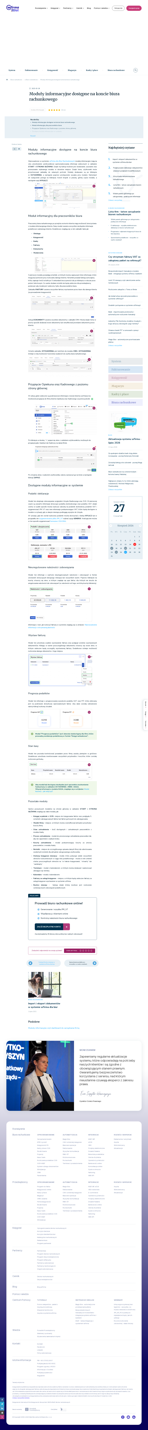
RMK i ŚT (66, 1154)
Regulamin (41, 1376)
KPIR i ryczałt (42, 1142)
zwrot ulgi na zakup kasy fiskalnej (108, 1394)
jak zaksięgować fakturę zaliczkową (35, 1389)
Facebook (41, 1347)
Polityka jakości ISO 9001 (46, 1364)
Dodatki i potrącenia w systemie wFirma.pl (124, 305)
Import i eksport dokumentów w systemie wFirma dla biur (125, 161)
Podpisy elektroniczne (96, 1148)
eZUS (90, 1142)
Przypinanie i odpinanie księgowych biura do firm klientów (126, 233)
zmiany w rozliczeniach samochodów (114, 1387)
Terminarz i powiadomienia (72, 1163)
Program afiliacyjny (44, 1260)
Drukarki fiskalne (94, 1151)
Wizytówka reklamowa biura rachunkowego (124, 178)
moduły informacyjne (37, 110)
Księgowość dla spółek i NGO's (41, 1402)
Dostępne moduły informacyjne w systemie (47, 131)
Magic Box (66, 1139)
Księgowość (52, 70)
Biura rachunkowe (116, 70)
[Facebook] (2, 1400)
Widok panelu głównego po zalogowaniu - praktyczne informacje (126, 195)
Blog (89, 8)
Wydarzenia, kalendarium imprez (48, 1336)
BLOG (110, 435)
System (12, 70)
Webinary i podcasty (44, 1333)
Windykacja (41, 1169)
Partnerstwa (41, 1251)
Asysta (116, 1142)
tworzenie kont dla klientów (89, 1389)
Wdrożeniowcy (119, 1145)
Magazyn (72, 70)
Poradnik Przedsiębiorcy (46, 1330)
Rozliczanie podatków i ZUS (47, 1160)
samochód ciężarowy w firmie (58, 1391)
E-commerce (93, 1193)
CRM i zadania (42, 1199)
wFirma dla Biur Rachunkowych (62, 161)
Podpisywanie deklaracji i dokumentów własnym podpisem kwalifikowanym (127, 169)
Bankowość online (95, 1163)
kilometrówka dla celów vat (39, 1391)
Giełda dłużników (94, 1157)
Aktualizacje (118, 1148)
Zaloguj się (118, 8)
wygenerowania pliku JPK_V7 (51, 518)
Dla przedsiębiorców (44, 1280)
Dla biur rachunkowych (45, 1276)
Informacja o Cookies (45, 1370)
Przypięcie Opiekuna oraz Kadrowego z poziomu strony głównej (54, 128)
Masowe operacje (69, 1145)
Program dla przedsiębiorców (48, 1257)
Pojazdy (40, 1154)
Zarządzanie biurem (44, 1139)
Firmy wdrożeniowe (44, 1353)
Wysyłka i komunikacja (71, 1151)
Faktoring (91, 1172)
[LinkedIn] (2, 1408)
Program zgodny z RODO (46, 1367)
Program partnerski (44, 1243)
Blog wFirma (41, 1287)
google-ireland (77, 1396)
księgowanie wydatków (20, 1387)
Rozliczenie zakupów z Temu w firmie (122, 289)
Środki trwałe (42, 1151)
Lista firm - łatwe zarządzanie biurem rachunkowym (127, 186)
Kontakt (40, 1344)
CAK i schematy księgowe (72, 1142)
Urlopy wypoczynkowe (104, 1391)
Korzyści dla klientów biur (46, 1234)
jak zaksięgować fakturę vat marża (121, 1389)
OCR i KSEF (41, 1163)
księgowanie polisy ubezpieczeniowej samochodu (46, 1396)
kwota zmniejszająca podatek (41, 1394)
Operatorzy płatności (96, 1160)
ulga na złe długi (17, 1389)
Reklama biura (42, 1240)
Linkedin (40, 1350)
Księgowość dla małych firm (21, 1402)
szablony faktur (57, 1387)
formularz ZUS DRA (58, 521)
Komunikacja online (95, 1166)
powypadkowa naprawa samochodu (40, 1387)
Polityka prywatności (44, 1373)
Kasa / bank (41, 1157)
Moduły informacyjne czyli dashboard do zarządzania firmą (53, 1028)
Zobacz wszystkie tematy (20, 1398)
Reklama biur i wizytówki (122, 1139)
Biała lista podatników (96, 1154)
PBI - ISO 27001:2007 (45, 1360)
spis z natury (68, 1396)
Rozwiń (33, 136)
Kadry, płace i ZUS (43, 1148)
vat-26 (14, 1391)
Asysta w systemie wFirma (46, 1313)
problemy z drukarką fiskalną (21, 1394)
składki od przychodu (89, 1396)
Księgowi (54, 8)
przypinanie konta (104, 1389)
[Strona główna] (7, 80)
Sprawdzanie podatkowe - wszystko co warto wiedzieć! (124, 239)
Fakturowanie (31, 70)
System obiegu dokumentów (47, 1166)
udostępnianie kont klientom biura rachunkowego (63, 1389)
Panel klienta (41, 1176)
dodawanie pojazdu (23, 1391)
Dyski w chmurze (94, 1169)
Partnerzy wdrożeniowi (45, 1263)
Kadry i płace (92, 70)
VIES (89, 1145)
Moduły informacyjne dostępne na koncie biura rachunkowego (53, 122)
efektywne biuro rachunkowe (78, 1391)
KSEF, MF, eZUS (93, 1187)
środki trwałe (92, 1391)
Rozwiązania (40, 8)
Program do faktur (43, 1187)
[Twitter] (2, 1404)
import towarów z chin (104, 1396)
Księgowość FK (43, 1145)
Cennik (79, 8)
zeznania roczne (67, 1387)
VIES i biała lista (93, 1190)
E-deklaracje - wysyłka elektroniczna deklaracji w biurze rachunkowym (123, 226)
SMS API (91, 1176)
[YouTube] (128, 1417)
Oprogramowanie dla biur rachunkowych (51, 1228)
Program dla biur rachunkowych (48, 1254)
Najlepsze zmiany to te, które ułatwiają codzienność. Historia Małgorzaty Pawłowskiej (123, 483)
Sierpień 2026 (125, 525)
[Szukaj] (135, 70)
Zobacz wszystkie (115, 200)
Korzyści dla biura (43, 1231)
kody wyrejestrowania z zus (121, 1391)
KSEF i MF (91, 1139)
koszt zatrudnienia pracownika (92, 1387)
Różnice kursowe (69, 1157)
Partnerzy (67, 8)
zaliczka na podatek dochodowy (86, 1394)
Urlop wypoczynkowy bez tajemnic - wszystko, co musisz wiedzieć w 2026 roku (124, 1307)
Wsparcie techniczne (45, 1310)
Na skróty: (34, 119)
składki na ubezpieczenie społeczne (63, 1394)
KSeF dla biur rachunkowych (61, 1402)
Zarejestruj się (134, 8)
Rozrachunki (67, 1160)
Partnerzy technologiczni (46, 1266)
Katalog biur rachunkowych (47, 1237)
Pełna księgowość (44, 1202)
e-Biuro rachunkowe (116, 208)
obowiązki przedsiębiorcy (21, 1396)
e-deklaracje (77, 1387)
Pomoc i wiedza (101, 8)
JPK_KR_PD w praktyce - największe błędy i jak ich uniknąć (123, 1315)
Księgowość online (44, 1190)
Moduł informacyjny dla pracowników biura (47, 125)
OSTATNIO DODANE (115, 253)
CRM (39, 1172)
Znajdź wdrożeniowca (45, 1269)
